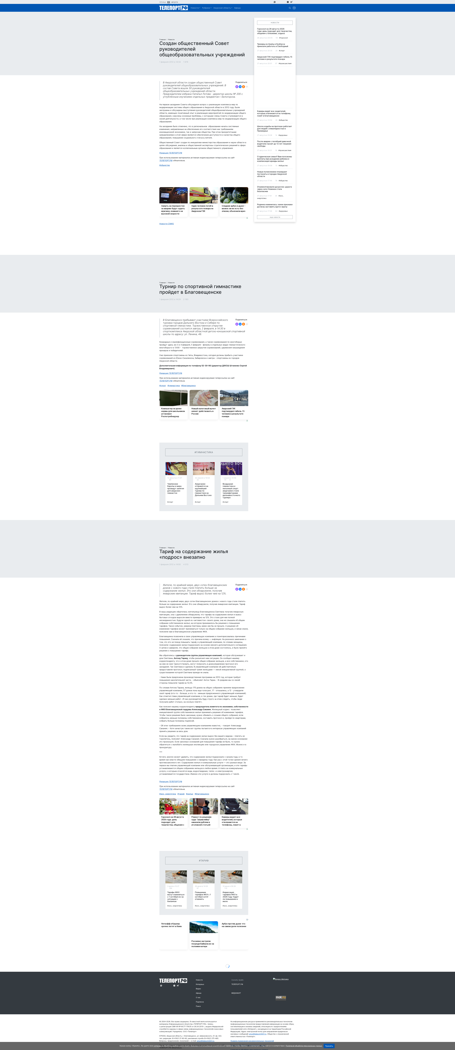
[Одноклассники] (243, 86)
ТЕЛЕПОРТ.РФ (166, 160)
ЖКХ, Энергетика (168, 794)
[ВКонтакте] (240, 86)
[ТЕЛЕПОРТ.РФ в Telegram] (278, 2)
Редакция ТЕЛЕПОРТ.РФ (170, 153)
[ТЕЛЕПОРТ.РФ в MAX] (274, 2)
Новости (195, 8)
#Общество (283, 120)
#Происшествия (285, 63)
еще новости (275, 217)
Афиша (237, 8)
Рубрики (206, 8)
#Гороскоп (283, 38)
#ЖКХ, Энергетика (174, 906)
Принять (329, 1046)
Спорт (163, 385)
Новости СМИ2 (166, 223)
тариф (181, 794)
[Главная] (173, 7)
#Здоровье (283, 135)
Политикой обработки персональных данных (304, 1046)
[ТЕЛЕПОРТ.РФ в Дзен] (288, 2)
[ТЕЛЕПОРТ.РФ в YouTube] (295, 2)
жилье (190, 794)
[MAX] (236, 86)
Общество (165, 165)
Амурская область (222, 8)
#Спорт (170, 502)
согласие (157, 1046)
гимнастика (174, 385)
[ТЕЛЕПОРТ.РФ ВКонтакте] (281, 2)
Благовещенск (189, 385)
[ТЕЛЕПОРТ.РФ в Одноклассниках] (284, 2)
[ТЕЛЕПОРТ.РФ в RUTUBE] (291, 2)
